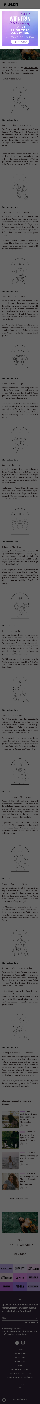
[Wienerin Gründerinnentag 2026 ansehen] (20, 28)
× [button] (38, 10)
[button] (4, 1400)
